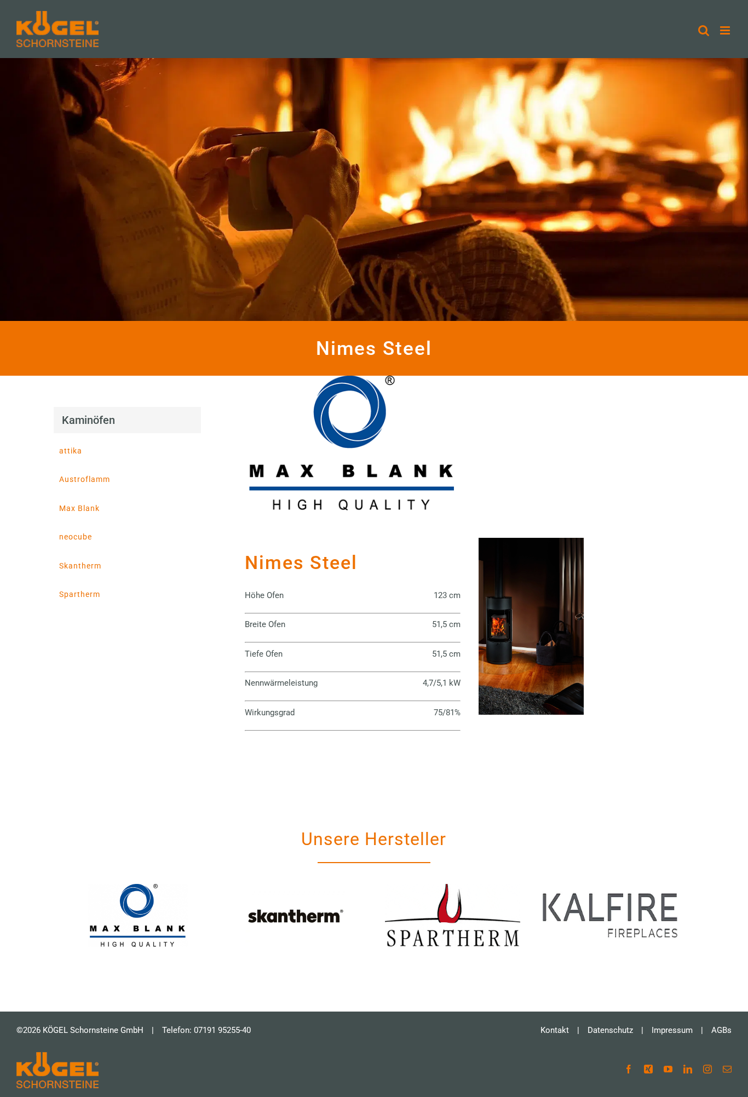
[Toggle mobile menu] (726, 30)
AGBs (721, 1030)
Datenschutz (610, 1030)
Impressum (672, 1030)
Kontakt (554, 1030)
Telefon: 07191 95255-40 (206, 1030)
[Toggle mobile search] (703, 30)
